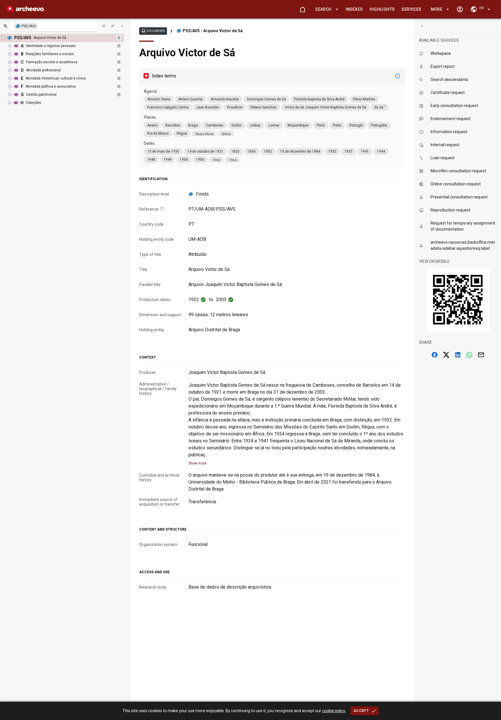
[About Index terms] (397, 76)
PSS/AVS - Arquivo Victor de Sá (213, 30)
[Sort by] (103, 26)
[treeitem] (66, 70)
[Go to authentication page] (460, 9)
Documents (153, 31)
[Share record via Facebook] (434, 355)
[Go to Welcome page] (302, 9)
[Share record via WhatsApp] (469, 355)
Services (411, 9)
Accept (361, 710)
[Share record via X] (446, 355)
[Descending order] (113, 26)
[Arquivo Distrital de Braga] (26, 10)
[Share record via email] (481, 355)
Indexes (354, 9)
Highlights (382, 9)
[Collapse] (122, 26)
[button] (326, 9)
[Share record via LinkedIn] (458, 355)
